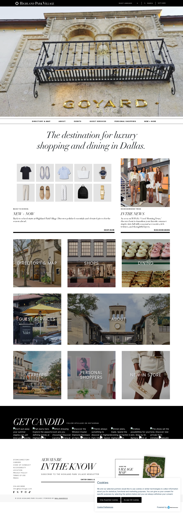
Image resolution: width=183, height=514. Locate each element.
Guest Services (98, 121)
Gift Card (162, 3)
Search (150, 3)
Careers (17, 462)
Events (77, 121)
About (62, 121)
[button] (129, 3)
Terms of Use (19, 475)
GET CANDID (38, 422)
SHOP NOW (109, 230)
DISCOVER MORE (162, 230)
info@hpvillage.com (22, 489)
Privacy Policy (20, 473)
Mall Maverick (61, 498)
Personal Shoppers (125, 121)
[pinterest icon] (23, 492)
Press (16, 478)
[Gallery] (91, 62)
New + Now (150, 121)
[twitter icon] (19, 492)
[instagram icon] (27, 492)
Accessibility (19, 468)
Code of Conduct (22, 465)
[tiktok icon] (31, 492)
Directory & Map (41, 121)
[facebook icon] (15, 492)
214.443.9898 (19, 486)
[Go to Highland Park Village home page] (34, 3)
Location (17, 470)
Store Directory (21, 460)
